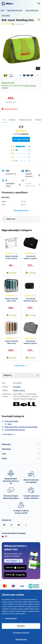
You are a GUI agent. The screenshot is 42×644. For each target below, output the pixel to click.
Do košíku (13, 273)
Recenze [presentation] (12, 120)
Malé (9, 424)
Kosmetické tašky (32, 10)
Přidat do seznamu (11, 109)
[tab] (4, 120)
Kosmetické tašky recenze (15, 430)
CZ (6, 536)
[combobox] (21, 75)
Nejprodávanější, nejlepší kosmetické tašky (21, 427)
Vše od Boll (6, 15)
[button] (21, 444)
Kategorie (7, 375)
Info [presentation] (4, 120)
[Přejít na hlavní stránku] (7, 3)
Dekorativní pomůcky (15, 10)
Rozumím (21, 626)
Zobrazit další (19, 366)
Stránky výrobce (19, 390)
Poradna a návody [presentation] (25, 120)
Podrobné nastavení (21, 633)
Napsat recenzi (22, 139)
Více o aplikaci (11, 561)
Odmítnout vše (21, 639)
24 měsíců (17, 387)
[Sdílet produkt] (38, 19)
